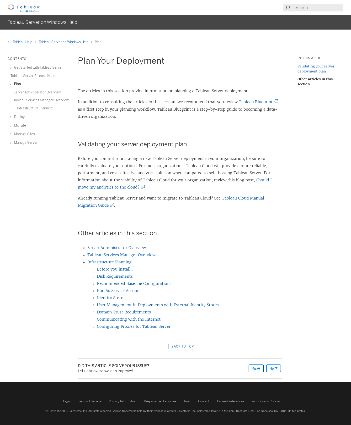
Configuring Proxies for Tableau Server (133, 326)
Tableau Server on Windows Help (64, 42)
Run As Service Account (119, 290)
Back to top (182, 346)
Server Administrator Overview (116, 247)
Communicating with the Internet (129, 319)
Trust (187, 401)
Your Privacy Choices (266, 401)
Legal (66, 401)
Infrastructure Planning (109, 262)
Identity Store (110, 297)
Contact (203, 401)
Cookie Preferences (230, 401)
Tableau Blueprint (257, 101)
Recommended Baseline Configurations (134, 283)
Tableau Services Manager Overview (121, 254)
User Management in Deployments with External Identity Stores (158, 304)
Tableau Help (22, 42)
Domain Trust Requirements (124, 312)
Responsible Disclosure (160, 401)
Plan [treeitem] (17, 84)
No (272, 368)
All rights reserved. (100, 411)
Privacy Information (122, 401)
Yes (254, 368)
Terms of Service (89, 401)
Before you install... (115, 269)
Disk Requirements (115, 276)
